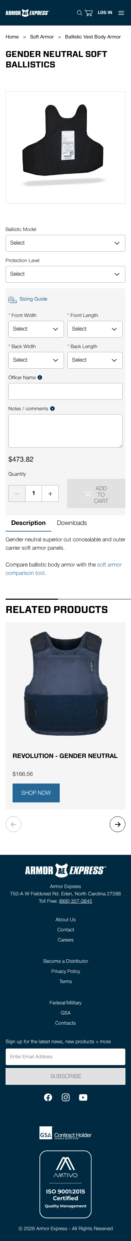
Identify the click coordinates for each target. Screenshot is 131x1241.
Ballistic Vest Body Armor (93, 37)
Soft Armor (42, 37)
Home (12, 37)
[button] (105, 12)
